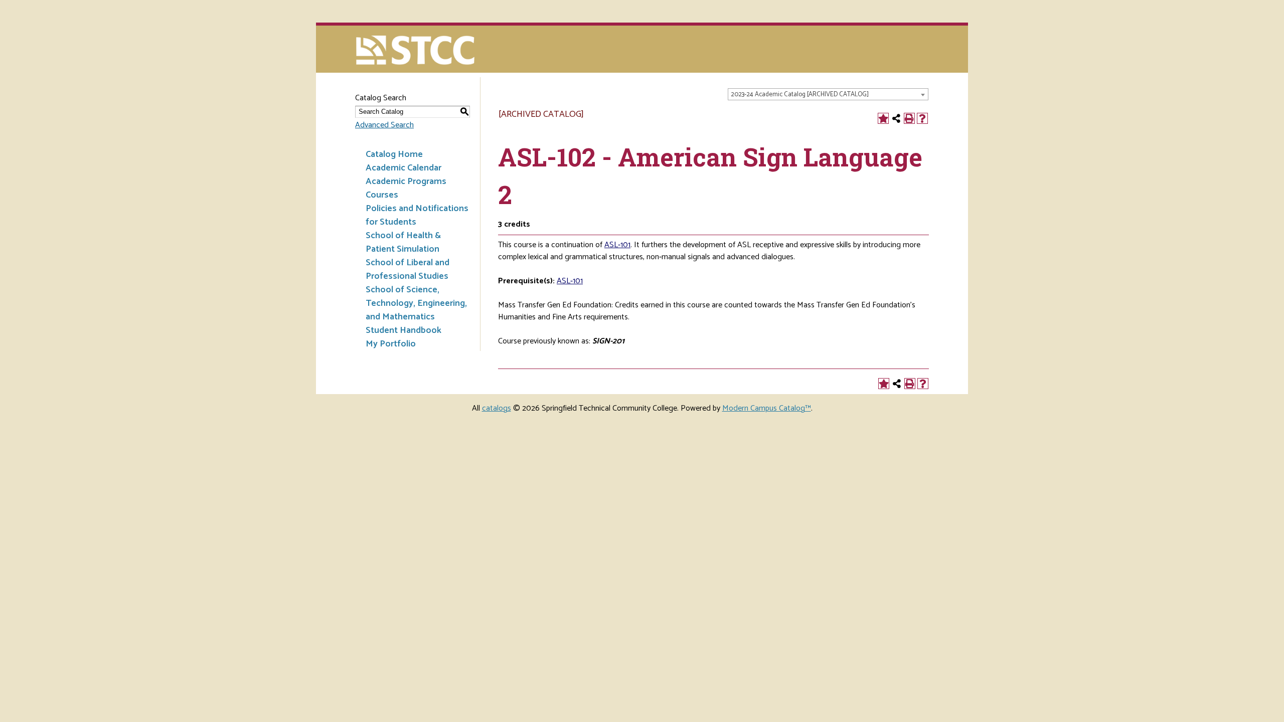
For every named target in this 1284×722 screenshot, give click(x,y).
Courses (382, 195)
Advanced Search (384, 125)
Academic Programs (406, 181)
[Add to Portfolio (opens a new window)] (883, 118)
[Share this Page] (896, 118)
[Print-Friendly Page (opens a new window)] (909, 118)
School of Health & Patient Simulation (403, 242)
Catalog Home (394, 154)
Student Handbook (403, 330)
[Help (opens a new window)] (922, 118)
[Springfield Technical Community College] (416, 51)
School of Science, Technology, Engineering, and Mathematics (416, 303)
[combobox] (828, 94)
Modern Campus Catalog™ (766, 408)
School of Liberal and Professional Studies (407, 269)
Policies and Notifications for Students (417, 215)
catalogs (496, 408)
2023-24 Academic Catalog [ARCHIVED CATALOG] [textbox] (800, 94)
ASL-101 (617, 245)
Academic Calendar (403, 167)
